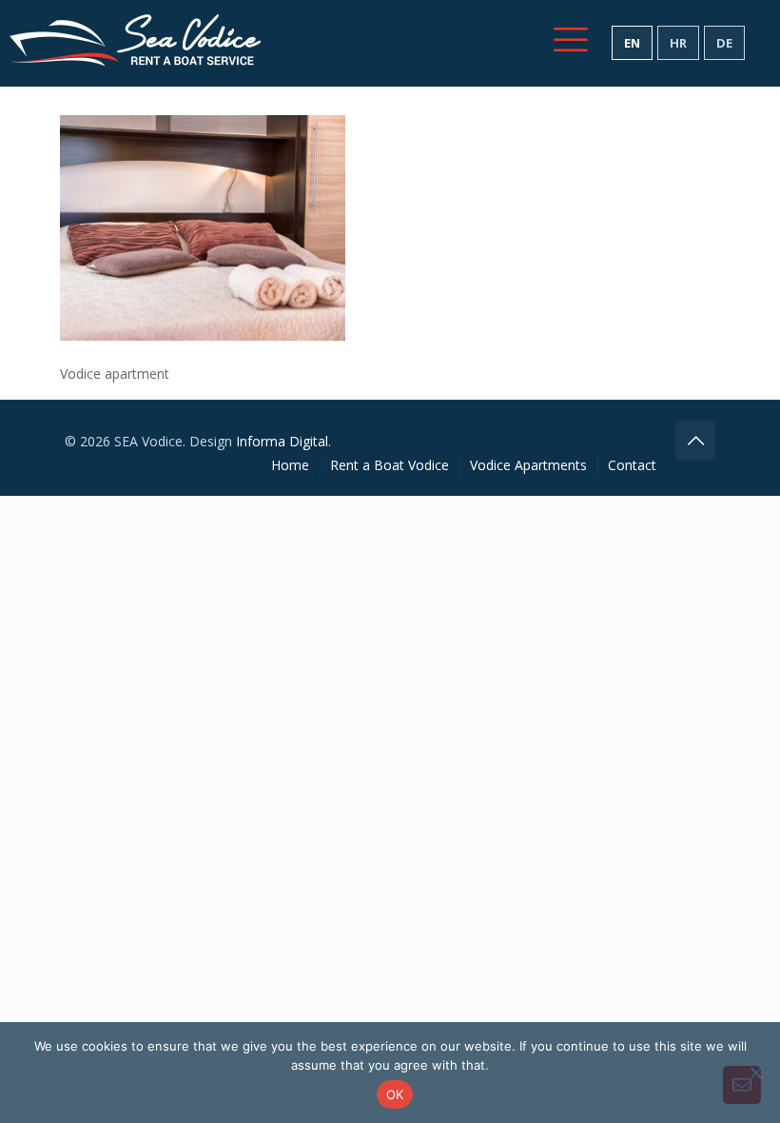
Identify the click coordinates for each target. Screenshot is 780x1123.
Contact (632, 465)
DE (724, 42)
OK (395, 1094)
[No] (756, 1072)
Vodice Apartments (528, 465)
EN (632, 42)
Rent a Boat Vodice (389, 465)
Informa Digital (282, 441)
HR (678, 42)
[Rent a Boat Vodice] (136, 43)
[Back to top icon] (695, 441)
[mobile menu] (571, 39)
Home (290, 465)
